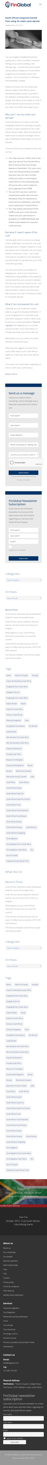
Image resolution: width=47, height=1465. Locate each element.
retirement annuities (23, 771)
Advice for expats (21, 675)
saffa (32, 777)
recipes (9, 771)
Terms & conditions (11, 1286)
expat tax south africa (14, 709)
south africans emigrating (15, 833)
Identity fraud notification (13, 1295)
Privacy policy (8, 1282)
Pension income (9, 1338)
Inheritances (8, 1346)
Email (5, 1430)
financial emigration (13, 720)
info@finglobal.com (11, 1363)
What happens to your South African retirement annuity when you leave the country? (20, 636)
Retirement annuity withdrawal (15, 1316)
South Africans (31, 827)
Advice (8, 675)
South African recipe (13, 822)
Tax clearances (9, 1329)
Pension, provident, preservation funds (18, 1342)
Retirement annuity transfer (16, 777)
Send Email (24, 473)
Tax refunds (8, 1325)
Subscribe (23, 558)
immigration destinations (15, 726)
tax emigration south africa (16, 850)
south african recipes (14, 827)
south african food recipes (16, 816)
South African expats (14, 788)
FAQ (5, 1273)
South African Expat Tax (15, 793)
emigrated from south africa (16, 687)
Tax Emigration (9, 1312)
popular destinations (14, 748)
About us (6, 1248)
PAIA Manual (8, 1291)
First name (7, 1414)
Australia (35, 675)
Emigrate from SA (13, 692)
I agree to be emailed (17, 550)
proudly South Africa (13, 754)
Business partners (10, 1261)
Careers (6, 1278)
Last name (7, 1422)
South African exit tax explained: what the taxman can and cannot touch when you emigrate (22, 625)
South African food (13, 805)
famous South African (14, 715)
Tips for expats (12, 855)
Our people (7, 1256)
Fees (5, 1269)
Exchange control (10, 1333)
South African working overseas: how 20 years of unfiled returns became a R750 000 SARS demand (23, 647)
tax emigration (11, 838)
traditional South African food (17, 861)
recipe (30, 765)
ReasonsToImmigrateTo (15, 765)
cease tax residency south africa (18, 681)
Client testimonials (10, 1265)
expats (23, 703)
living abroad (11, 732)
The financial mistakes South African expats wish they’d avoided (22, 656)
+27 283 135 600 (10, 1370)
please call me (11, 374)
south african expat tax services (18, 799)
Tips (31, 850)
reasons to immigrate (14, 760)
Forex (5, 1321)
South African (24, 782)
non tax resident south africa (17, 743)
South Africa (10, 782)
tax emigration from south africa (18, 844)
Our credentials (9, 1252)
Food (27, 720)
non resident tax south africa (17, 737)
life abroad (33, 726)
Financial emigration (11, 1308)
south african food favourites (17, 810)
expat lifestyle (11, 703)
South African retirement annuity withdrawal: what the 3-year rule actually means (23, 616)
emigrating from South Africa (17, 698)
